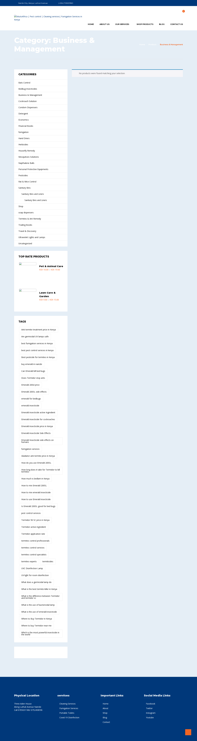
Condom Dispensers (27, 107)
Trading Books (25, 225)
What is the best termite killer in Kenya (39, 589)
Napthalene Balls (26, 163)
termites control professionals (35, 540)
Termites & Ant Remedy (29, 218)
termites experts (29, 561)
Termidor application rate (33, 533)
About (105, 708)
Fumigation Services (68, 708)
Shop (20, 206)
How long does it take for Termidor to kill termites (40, 470)
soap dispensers (26, 212)
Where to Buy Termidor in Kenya (36, 618)
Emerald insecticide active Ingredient (38, 412)
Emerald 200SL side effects (34, 391)
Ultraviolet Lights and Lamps (31, 237)
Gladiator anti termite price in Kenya (38, 455)
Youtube (150, 717)
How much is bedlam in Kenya (35, 478)
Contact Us (176, 24)
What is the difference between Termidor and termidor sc (40, 597)
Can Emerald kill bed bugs (33, 371)
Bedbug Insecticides (27, 88)
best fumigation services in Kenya (37, 343)
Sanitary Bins (24, 187)
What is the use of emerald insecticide (39, 611)
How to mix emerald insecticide (36, 492)
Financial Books (25, 126)
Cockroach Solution (27, 101)
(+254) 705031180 (65, 3)
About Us (104, 24)
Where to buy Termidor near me (36, 625)
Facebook (150, 703)
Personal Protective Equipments (33, 169)
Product (152, 44)
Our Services (122, 24)
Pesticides (23, 175)
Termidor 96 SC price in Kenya (35, 520)
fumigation (23, 132)
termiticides (47, 561)
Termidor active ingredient (33, 527)
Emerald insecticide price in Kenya (37, 426)
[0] (182, 12)
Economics (23, 119)
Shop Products (145, 24)
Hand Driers (24, 138)
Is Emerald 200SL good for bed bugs (38, 506)
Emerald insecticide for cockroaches (38, 419)
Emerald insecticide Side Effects (36, 433)
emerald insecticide (30, 405)
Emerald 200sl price (30, 384)
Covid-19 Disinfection (69, 717)
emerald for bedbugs (31, 398)
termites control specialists (33, 554)
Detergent (23, 113)
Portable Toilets (66, 713)
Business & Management (30, 95)
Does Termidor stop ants (33, 378)
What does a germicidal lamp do (36, 582)
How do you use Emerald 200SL (36, 462)
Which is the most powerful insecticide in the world (40, 633)
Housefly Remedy (26, 150)
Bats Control (24, 82)
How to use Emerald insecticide (36, 499)
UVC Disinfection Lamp (32, 568)
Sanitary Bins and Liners (32, 194)
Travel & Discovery (27, 231)
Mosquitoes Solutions (28, 156)
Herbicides (23, 144)
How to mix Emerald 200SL (34, 485)
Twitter (149, 708)
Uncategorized (25, 243)
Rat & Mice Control (27, 181)
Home (91, 24)
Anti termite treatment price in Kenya (38, 329)
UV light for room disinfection (35, 575)
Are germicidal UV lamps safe (35, 336)
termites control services (32, 547)
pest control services (31, 513)
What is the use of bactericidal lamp (38, 605)
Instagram (150, 713)
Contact (106, 722)
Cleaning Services (67, 703)
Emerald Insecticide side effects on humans (37, 441)
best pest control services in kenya (37, 350)
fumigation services (30, 449)
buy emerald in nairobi (31, 364)
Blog (162, 24)
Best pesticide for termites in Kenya (38, 357)
